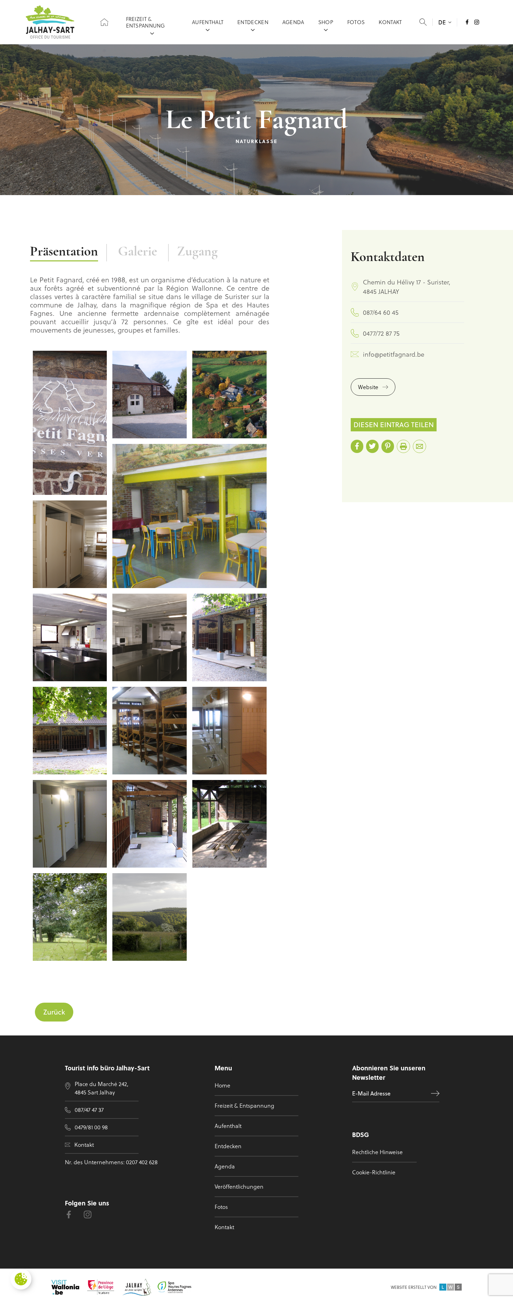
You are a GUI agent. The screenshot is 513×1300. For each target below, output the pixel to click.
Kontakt (390, 22)
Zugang (197, 252)
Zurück (54, 1012)
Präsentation (64, 252)
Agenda (293, 22)
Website (368, 387)
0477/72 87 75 (381, 333)
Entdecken (252, 22)
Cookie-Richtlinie (373, 1172)
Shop (325, 22)
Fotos (356, 22)
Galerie (137, 252)
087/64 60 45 (381, 312)
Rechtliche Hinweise (377, 1152)
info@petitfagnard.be (393, 354)
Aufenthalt (207, 22)
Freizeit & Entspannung (145, 22)
